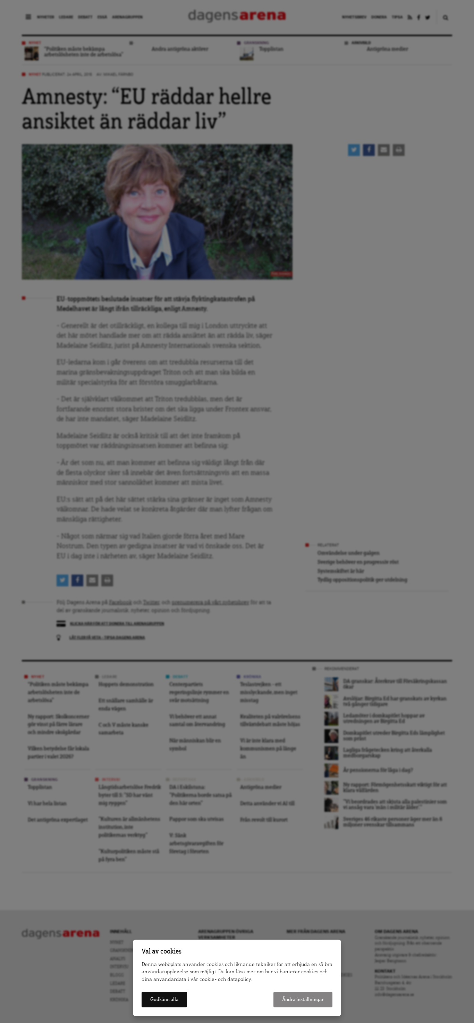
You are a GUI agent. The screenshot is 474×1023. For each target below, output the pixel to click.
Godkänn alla (164, 999)
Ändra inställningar (303, 999)
